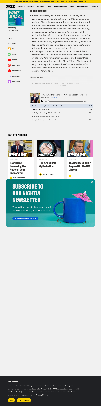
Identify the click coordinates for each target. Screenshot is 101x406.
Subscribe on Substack (25, 218)
